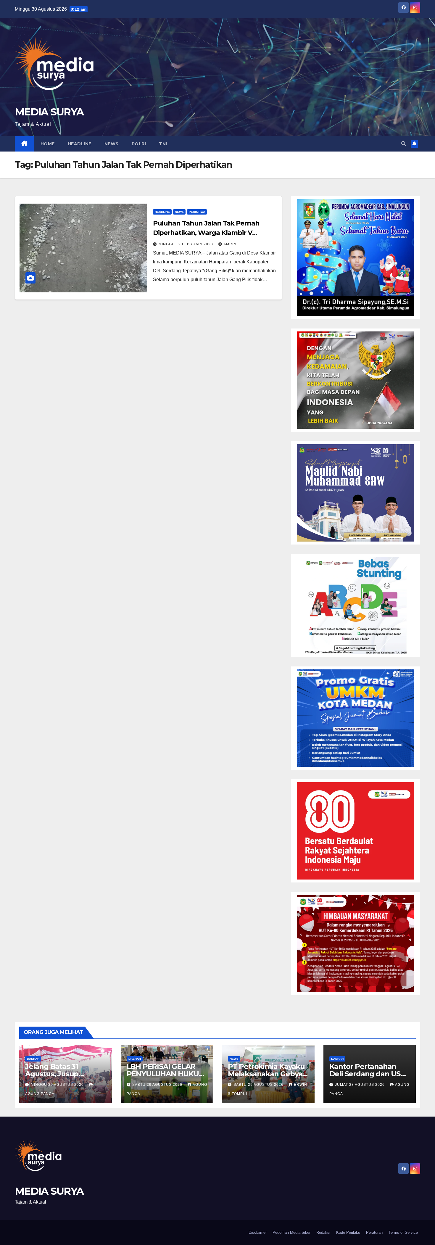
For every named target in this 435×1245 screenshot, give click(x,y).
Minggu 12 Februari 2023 (186, 244)
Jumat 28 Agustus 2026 (360, 1085)
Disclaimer (258, 1232)
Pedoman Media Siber (291, 1232)
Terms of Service (403, 1232)
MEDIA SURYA (49, 112)
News (111, 143)
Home (48, 143)
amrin (229, 244)
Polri (139, 143)
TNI (163, 143)
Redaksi (323, 1232)
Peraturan (374, 1232)
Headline (79, 143)
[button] (403, 143)
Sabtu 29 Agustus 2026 (157, 1085)
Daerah (33, 1058)
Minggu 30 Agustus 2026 (58, 1085)
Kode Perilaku (348, 1232)
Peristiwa (197, 211)
